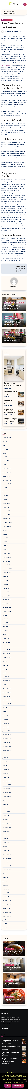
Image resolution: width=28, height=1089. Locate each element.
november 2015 (7, 904)
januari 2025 (6, 507)
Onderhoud (19, 332)
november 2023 (7, 561)
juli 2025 (5, 488)
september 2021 (7, 653)
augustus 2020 (7, 704)
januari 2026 (6, 464)
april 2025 (5, 495)
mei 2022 (5, 623)
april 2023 (5, 584)
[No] (26, 1081)
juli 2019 (5, 754)
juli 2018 (5, 800)
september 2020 (7, 700)
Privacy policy (17, 1085)
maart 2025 (6, 499)
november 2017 (7, 823)
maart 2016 (6, 889)
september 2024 (7, 522)
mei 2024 (5, 538)
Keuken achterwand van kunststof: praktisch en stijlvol (9, 411)
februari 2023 (6, 592)
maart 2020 (6, 723)
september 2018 (7, 792)
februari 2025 (6, 503)
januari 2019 (6, 777)
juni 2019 (5, 758)
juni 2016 (5, 877)
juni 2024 (5, 534)
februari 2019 (6, 773)
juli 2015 (5, 920)
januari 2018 (6, 815)
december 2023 (7, 557)
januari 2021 (6, 684)
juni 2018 (5, 804)
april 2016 (5, 885)
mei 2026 (5, 449)
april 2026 (5, 453)
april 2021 (5, 673)
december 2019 (7, 734)
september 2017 (7, 827)
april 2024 (5, 542)
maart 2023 (6, 588)
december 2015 (7, 900)
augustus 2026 (7, 437)
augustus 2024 (7, 526)
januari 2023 (6, 596)
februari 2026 (6, 461)
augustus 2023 (7, 572)
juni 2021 (5, 665)
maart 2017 (6, 842)
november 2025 (7, 472)
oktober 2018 (6, 788)
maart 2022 (6, 630)
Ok (7, 1085)
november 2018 (7, 785)
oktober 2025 (6, 476)
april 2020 (5, 719)
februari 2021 (6, 680)
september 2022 (7, 607)
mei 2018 (5, 808)
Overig (6, 334)
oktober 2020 (6, 696)
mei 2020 (5, 715)
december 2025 (7, 468)
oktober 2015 (6, 908)
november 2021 (7, 646)
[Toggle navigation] (2, 4)
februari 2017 (6, 846)
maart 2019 (6, 769)
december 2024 (7, 511)
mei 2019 (5, 761)
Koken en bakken (18, 318)
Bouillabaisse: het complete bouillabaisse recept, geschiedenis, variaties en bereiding (11, 1060)
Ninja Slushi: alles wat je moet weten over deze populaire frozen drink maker (13, 323)
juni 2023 (5, 576)
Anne (8, 31)
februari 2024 (6, 549)
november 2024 (7, 515)
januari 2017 (6, 850)
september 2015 (7, 912)
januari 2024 (6, 553)
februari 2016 (6, 893)
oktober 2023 (6, 565)
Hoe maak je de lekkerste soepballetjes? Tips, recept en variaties (14, 953)
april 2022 (5, 626)
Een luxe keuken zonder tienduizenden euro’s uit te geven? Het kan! (10, 420)
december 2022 (7, 599)
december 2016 (7, 854)
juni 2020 (5, 711)
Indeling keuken (9, 964)
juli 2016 (5, 873)
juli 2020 (5, 707)
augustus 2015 (7, 916)
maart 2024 (6, 545)
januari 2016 (6, 896)
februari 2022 (6, 634)
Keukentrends (8, 318)
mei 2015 (5, 927)
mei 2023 (5, 580)
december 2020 (7, 688)
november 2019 (7, 738)
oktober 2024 (6, 518)
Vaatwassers (19, 302)
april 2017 (5, 839)
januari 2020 (6, 731)
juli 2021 (5, 661)
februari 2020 (6, 727)
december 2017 (7, 819)
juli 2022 (5, 615)
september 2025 (7, 480)
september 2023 (7, 569)
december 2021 (7, 642)
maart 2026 (6, 457)
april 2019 (5, 765)
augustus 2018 (7, 796)
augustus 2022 (7, 611)
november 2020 (7, 692)
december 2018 (7, 781)
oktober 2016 (6, 862)
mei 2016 (5, 881)
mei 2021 (5, 669)
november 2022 (7, 603)
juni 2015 (5, 923)
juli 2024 (5, 530)
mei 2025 (5, 491)
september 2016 (7, 866)
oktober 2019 (6, 742)
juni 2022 (5, 619)
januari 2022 (6, 638)
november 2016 (7, 858)
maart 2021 (6, 677)
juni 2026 (5, 445)
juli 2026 (5, 441)
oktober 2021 (6, 650)
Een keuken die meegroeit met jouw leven (9, 402)
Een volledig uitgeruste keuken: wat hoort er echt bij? (10, 393)
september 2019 (7, 746)
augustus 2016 (7, 869)
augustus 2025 (7, 484)
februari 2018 (6, 812)
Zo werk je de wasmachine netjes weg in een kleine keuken (13, 385)
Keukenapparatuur (7, 20)
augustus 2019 (7, 750)
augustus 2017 (7, 831)
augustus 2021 (7, 657)
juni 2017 (5, 835)
